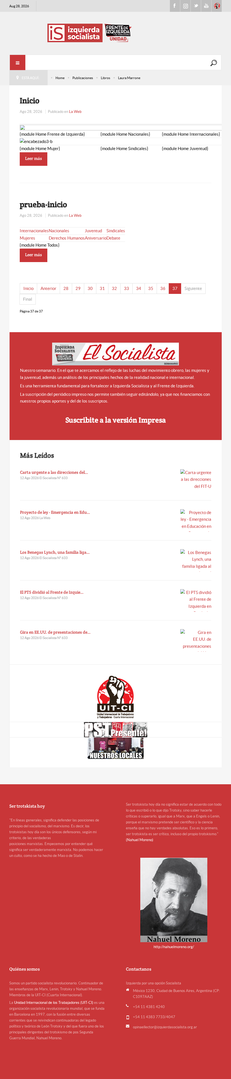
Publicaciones (82, 78)
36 (162, 288)
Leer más (33, 158)
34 (138, 288)
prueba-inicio (43, 204)
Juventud (93, 230)
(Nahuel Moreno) (139, 840)
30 (90, 288)
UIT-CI (217, 6)
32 (114, 288)
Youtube (206, 6)
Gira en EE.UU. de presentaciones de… (55, 632)
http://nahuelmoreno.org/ (174, 947)
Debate (113, 238)
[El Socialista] (115, 354)
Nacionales (59, 230)
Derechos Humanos (67, 238)
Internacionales (34, 230)
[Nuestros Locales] (116, 748)
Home (60, 78)
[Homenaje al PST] (116, 729)
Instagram (185, 6)
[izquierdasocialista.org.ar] (115, 32)
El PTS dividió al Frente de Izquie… (52, 592)
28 (65, 288)
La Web (75, 112)
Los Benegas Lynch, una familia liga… (55, 552)
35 (150, 288)
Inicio (29, 100)
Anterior (48, 288)
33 (126, 288)
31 (102, 288)
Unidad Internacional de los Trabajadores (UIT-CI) (53, 1002)
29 (78, 288)
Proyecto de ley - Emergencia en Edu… (55, 512)
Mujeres (27, 238)
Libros (105, 78)
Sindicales (115, 230)
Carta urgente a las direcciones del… (54, 472)
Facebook (175, 6)
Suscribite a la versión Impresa (115, 420)
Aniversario (95, 238)
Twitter (196, 6)
